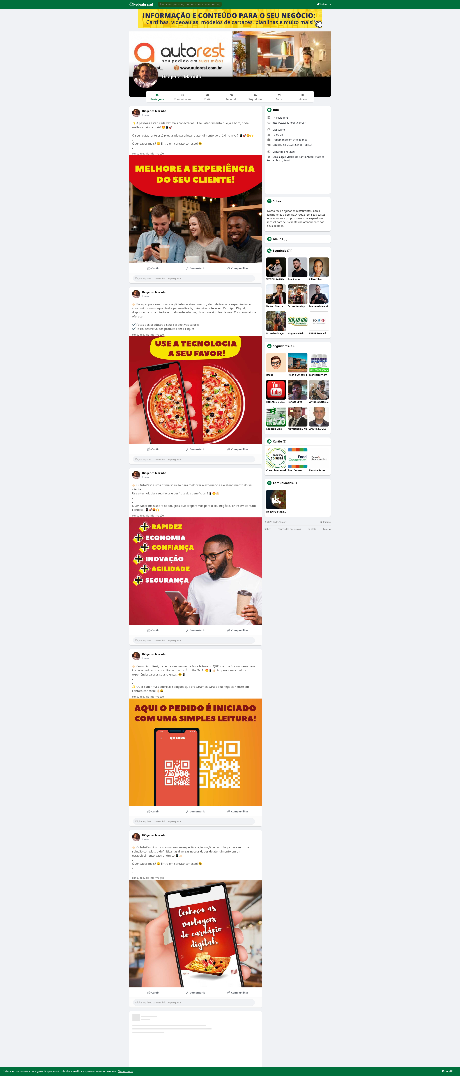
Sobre (267, 529)
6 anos (145, 115)
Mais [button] (326, 529)
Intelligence (300, 139)
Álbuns (278, 239)
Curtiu (277, 441)
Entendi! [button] (447, 1071)
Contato (312, 529)
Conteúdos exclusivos (289, 529)
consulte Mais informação (148, 153)
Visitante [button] (324, 4)
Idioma (327, 522)
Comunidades (283, 482)
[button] (190, 4)
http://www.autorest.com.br (289, 122)
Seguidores (281, 346)
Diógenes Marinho (182, 76)
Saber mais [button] (125, 1071)
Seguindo (279, 250)
